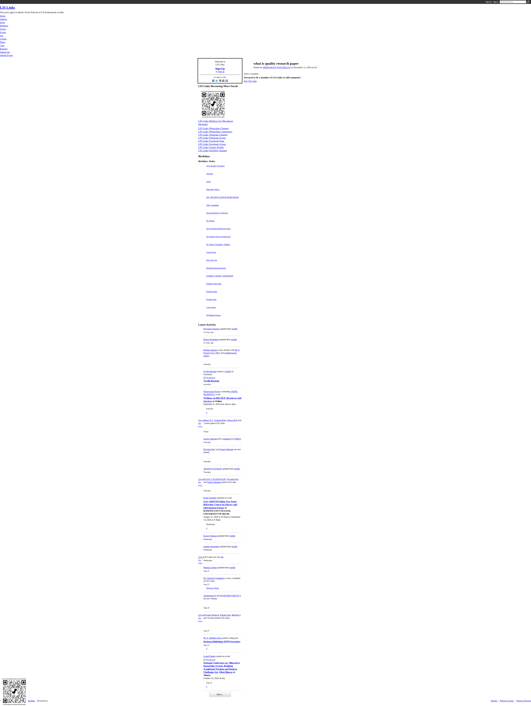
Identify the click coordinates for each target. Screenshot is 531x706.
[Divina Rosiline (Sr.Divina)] (201, 217)
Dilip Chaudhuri (212, 205)
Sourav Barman (210, 439)
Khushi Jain (225, 615)
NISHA (237, 439)
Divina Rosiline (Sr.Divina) (217, 213)
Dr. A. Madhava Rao (212, 638)
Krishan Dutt (211, 299)
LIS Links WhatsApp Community (215, 131)
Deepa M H (232, 420)
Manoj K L (208, 420)
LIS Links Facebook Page (211, 141)
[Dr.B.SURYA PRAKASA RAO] (201, 233)
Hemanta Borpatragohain (216, 268)
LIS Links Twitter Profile (211, 147)
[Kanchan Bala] (201, 295)
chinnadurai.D (209, 595)
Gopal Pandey (209, 656)
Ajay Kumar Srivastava (215, 166)
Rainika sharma (210, 350)
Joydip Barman (210, 371)
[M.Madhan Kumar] (201, 319)
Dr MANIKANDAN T (230, 595)
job (222, 557)
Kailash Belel (220, 420)
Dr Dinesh (210, 221)
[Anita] (201, 185)
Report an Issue (507, 701)
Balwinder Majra (212, 189)
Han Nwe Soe (211, 260)
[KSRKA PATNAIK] (201, 288)
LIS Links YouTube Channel (212, 150)
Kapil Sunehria (210, 498)
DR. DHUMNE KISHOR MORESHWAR (222, 197)
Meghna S (236, 615)
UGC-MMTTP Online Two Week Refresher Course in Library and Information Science (220, 504)
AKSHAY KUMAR (212, 469)
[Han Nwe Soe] (201, 264)
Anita (208, 181)
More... (220, 694)
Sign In (495, 2)
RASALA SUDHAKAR (214, 479)
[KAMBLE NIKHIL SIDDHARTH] (201, 280)
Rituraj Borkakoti (211, 339)
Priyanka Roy (209, 449)
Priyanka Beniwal (211, 615)
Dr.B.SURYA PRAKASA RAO (218, 229)
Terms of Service (523, 701)
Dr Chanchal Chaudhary (214, 578)
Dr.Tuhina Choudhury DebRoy (218, 244)
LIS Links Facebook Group (212, 144)
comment (226, 439)
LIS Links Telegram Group (212, 137)
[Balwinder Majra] (201, 193)
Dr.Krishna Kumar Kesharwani (218, 237)
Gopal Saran (211, 252)
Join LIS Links (250, 81)
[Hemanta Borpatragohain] (201, 272)
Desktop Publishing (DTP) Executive (221, 641)
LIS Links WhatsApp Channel (213, 128)
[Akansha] (201, 177)
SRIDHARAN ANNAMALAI (276, 67)
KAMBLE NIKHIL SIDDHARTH (219, 276)
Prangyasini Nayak (211, 391)
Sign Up (489, 2)
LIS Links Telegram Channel (212, 134)
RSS (199, 696)
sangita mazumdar (211, 546)
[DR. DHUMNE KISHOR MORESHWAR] (201, 201)
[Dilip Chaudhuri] (201, 209)
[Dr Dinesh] (201, 225)
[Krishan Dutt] (201, 303)
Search (528, 2)
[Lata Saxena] (201, 311)
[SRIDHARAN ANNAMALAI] (247, 69)
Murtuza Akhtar (210, 567)
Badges (494, 701)
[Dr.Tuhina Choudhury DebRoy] (201, 248)
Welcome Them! (212, 588)
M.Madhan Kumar (213, 315)
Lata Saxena (211, 307)
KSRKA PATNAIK (213, 284)
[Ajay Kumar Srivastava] (201, 170)
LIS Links (7, 7)
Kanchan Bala (211, 291)
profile (234, 329)
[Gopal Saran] (201, 256)
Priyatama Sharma (211, 329)
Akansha (209, 174)
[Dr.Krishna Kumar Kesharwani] (201, 240)
